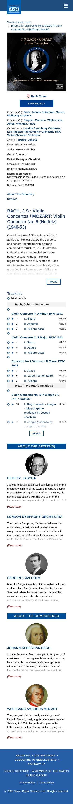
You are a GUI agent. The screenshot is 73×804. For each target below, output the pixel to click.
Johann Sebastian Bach (28, 648)
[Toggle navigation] (65, 5)
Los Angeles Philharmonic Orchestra (30, 131)
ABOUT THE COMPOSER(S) (36, 616)
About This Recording (20, 194)
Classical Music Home (19, 22)
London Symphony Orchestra (41, 128)
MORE (53, 281)
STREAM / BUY (36, 103)
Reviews (12, 198)
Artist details (18, 298)
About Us (23, 755)
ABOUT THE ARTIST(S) (36, 446)
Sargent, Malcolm (35, 120)
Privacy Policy (27, 782)
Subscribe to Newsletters (36, 759)
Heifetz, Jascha (27, 139)
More (36, 433)
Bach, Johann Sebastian (39, 112)
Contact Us (36, 764)
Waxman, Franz (26, 123)
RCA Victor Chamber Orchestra (34, 133)
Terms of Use (46, 782)
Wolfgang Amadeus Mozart (32, 709)
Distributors (45, 755)
